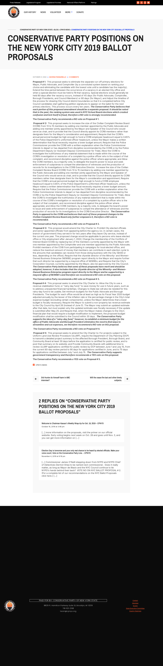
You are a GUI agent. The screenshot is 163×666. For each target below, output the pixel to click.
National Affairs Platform (76, 3)
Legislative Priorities (54, 3)
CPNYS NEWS (41, 365)
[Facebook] (138, 2)
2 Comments (74, 77)
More (68, 12)
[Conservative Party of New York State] (14, 12)
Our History (30, 12)
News (43, 12)
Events (135, 606)
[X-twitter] (141, 2)
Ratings (94, 3)
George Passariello (57, 77)
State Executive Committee (135, 608)
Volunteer (55, 12)
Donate (80, 12)
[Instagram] (145, 2)
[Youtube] (148, 2)
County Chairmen (135, 611)
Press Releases (15, 3)
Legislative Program (33, 3)
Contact (135, 600)
